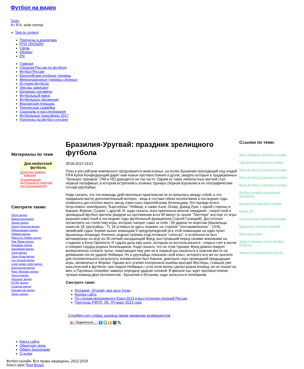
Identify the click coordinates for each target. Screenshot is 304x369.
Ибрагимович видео (24, 230)
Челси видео (20, 275)
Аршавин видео (21, 245)
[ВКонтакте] (100, 322)
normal (37, 25)
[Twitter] (105, 322)
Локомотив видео (23, 290)
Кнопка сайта (86, 294)
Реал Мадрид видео (25, 271)
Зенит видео (19, 294)
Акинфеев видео (22, 249)
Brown (39, 365)
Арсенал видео (21, 279)
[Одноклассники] (110, 322)
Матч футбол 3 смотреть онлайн (263, 185)
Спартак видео (21, 286)
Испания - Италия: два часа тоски (102, 290)
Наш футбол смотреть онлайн (261, 162)
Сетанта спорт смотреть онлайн (262, 218)
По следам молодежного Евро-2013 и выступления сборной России (131, 298)
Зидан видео (19, 222)
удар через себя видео (26, 264)
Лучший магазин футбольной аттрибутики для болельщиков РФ (36, 182)
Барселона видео (23, 267)
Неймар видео (20, 234)
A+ (13, 25)
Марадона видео (22, 219)
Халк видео (19, 252)
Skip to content (27, 32)
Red (29, 365)
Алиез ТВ (246, 211)
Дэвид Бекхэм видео (25, 226)
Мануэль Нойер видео (26, 237)
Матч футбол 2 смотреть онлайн (263, 177)
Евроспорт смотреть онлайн (259, 226)
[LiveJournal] (119, 322)
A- (21, 25)
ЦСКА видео (19, 282)
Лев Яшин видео (22, 241)
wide (27, 25)
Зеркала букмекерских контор (261, 252)
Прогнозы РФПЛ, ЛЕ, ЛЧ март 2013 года (108, 302)
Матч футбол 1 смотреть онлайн (263, 170)
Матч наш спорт (251, 233)
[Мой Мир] (114, 322)
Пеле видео (19, 215)
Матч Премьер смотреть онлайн (262, 154)
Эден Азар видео (22, 256)
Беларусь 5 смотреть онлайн (260, 203)
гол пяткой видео (22, 260)
